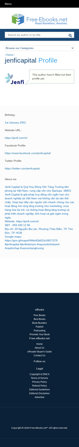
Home (9, 54)
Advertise (39, 397)
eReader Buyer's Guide (39, 351)
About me (10, 179)
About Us (39, 347)
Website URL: (13, 130)
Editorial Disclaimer (39, 393)
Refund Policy (39, 385)
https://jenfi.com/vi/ (16, 137)
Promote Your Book (40, 334)
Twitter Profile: (13, 160)
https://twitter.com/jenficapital (22, 168)
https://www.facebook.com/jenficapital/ (28, 153)
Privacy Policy (39, 382)
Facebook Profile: (15, 145)
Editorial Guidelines (39, 389)
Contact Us (39, 355)
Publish (40, 326)
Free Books (39, 315)
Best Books (39, 319)
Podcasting (39, 330)
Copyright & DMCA (39, 374)
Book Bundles (39, 323)
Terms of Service (39, 378)
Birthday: (10, 114)
